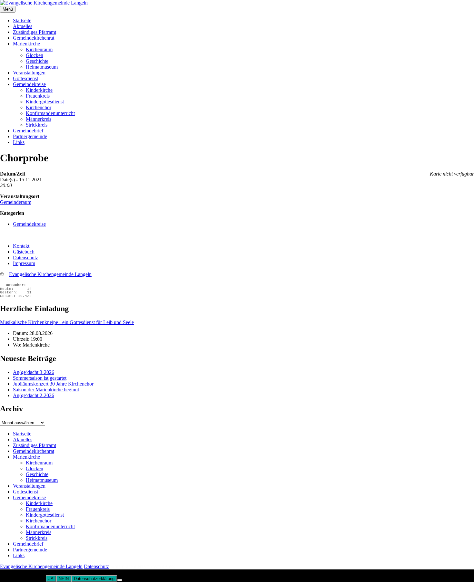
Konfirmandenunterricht (50, 113)
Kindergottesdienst (45, 101)
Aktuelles (22, 26)
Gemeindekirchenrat (33, 38)
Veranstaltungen (29, 72)
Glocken (34, 55)
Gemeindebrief (28, 130)
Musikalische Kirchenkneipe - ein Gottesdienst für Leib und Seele (67, 322)
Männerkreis (38, 119)
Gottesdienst (25, 78)
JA (51, 578)
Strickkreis (36, 125)
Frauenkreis (38, 96)
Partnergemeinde (30, 136)
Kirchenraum (39, 49)
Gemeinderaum (15, 202)
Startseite (22, 20)
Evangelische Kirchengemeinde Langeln (50, 274)
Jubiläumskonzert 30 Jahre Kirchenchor (53, 383)
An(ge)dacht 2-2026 (33, 395)
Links (19, 142)
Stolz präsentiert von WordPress (142, 566)
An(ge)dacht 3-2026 (33, 372)
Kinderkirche (39, 90)
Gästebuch (24, 251)
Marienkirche (26, 43)
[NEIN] (119, 580)
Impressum (24, 263)
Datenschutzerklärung (94, 578)
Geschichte (37, 61)
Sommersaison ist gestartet (39, 378)
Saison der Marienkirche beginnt (46, 389)
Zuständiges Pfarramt (34, 32)
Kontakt (21, 246)
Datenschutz (25, 257)
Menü (8, 9)
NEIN (64, 578)
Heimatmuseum (42, 67)
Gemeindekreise (29, 84)
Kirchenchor (38, 107)
